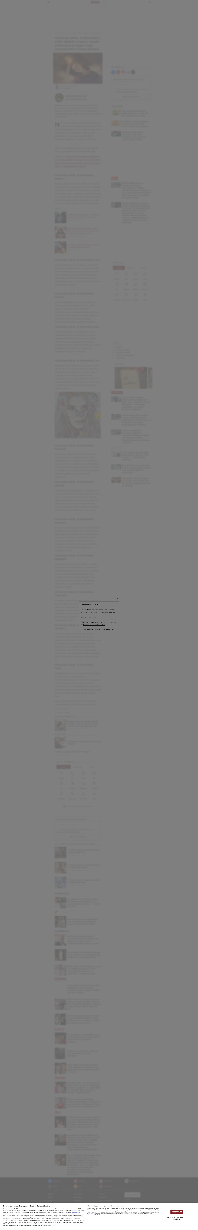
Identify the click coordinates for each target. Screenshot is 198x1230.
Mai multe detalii (76, 1212)
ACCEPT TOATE (177, 1212)
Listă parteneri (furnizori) (93, 1215)
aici (75, 1220)
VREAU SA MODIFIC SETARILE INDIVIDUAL (176, 1218)
